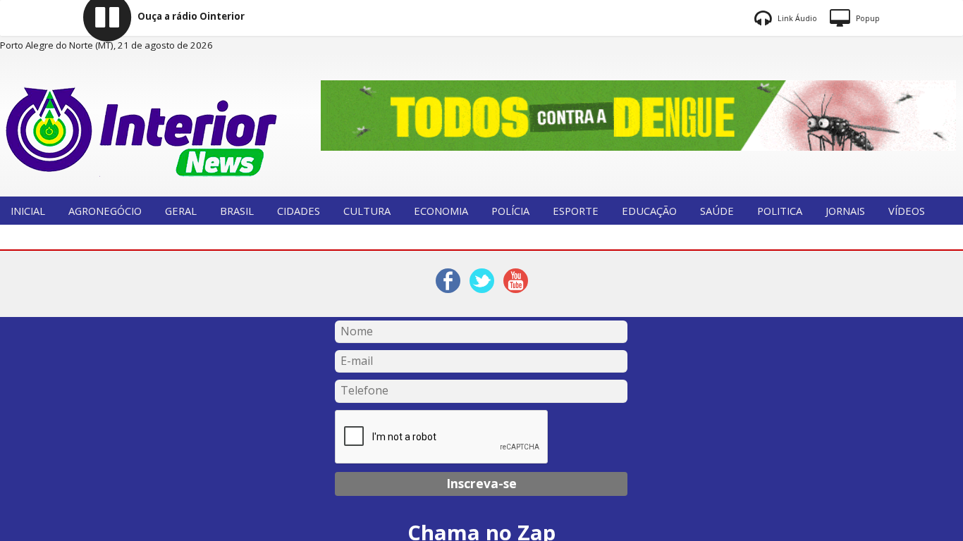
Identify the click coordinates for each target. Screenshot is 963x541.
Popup (867, 18)
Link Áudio (796, 18)
